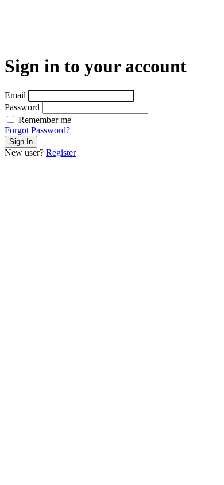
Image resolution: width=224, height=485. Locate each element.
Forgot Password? (37, 130)
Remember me (43, 120)
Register (61, 152)
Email (15, 95)
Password (22, 107)
